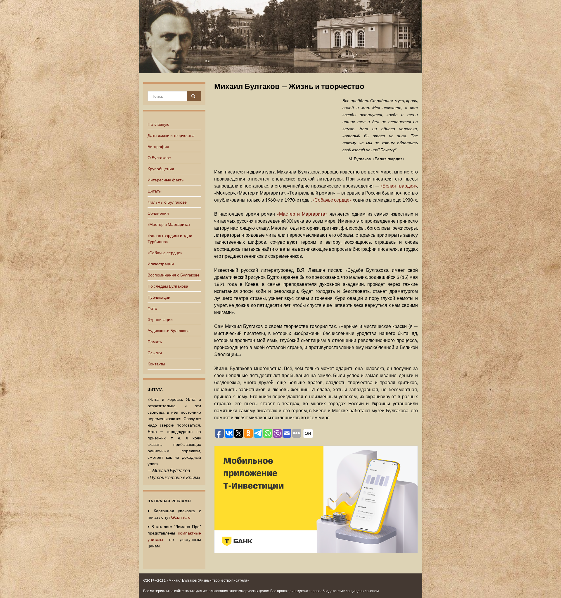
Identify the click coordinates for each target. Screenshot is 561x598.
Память (155, 341)
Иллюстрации (161, 263)
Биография (158, 146)
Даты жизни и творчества (171, 135)
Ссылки (155, 352)
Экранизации (160, 319)
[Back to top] (548, 585)
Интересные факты (166, 179)
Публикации (159, 297)
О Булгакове (159, 157)
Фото (152, 308)
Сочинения (158, 213)
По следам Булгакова (168, 285)
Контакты (156, 363)
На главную (158, 124)
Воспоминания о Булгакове (174, 274)
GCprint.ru (181, 517)
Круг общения (161, 168)
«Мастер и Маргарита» (169, 224)
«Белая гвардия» (398, 185)
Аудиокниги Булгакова (169, 330)
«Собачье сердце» (165, 252)
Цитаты (155, 190)
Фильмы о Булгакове (167, 202)
